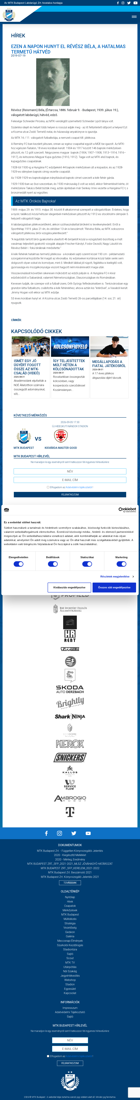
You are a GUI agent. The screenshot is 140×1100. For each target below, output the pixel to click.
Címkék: (16, 320)
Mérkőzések (70, 910)
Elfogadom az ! (71, 487)
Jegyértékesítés (70, 975)
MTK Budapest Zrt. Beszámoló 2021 (70, 872)
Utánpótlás (70, 967)
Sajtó (70, 954)
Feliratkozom (70, 494)
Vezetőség (70, 927)
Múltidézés (70, 919)
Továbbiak (70, 882)
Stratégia (70, 923)
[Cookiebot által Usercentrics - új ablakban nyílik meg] (121, 510)
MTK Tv (70, 962)
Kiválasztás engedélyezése (69, 587)
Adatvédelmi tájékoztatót (79, 487)
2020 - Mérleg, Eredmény (70, 859)
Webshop (70, 980)
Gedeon (70, 932)
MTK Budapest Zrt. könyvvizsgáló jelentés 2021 (70, 877)
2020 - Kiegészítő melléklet (70, 855)
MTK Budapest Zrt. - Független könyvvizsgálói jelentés (70, 850)
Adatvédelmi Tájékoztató (70, 1012)
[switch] (53, 564)
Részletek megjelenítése (114, 576)
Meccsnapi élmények (70, 940)
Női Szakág (70, 971)
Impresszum (70, 1008)
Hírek (70, 901)
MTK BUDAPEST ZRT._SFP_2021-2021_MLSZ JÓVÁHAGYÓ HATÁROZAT (70, 863)
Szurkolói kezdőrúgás (70, 945)
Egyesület (70, 988)
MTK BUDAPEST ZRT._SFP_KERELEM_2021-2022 (70, 868)
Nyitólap (70, 897)
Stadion (70, 984)
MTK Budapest (70, 914)
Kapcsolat (70, 993)
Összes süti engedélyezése (114, 587)
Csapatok (70, 905)
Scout (70, 958)
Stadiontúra (70, 949)
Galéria (70, 936)
